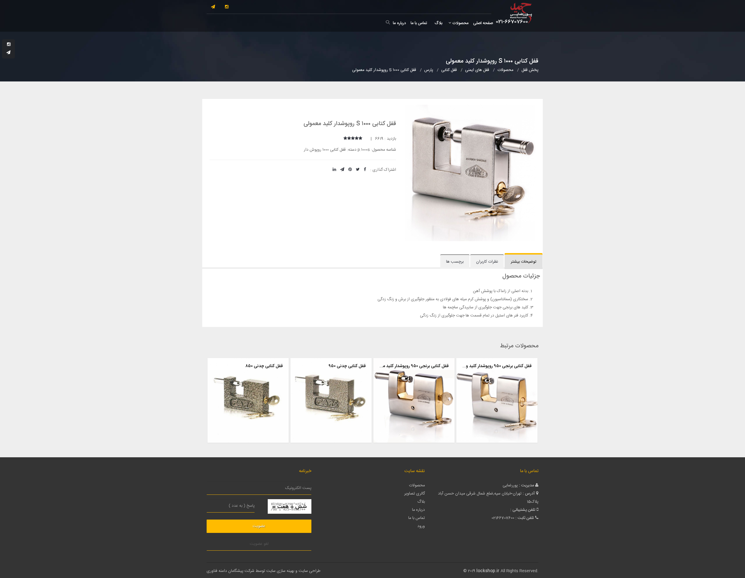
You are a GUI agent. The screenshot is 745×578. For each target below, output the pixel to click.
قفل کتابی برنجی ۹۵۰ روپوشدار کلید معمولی (410, 366)
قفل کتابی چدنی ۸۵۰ (264, 366)
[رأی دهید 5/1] (360, 138)
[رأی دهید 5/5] (345, 138)
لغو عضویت (259, 543)
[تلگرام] (213, 7)
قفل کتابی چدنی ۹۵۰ (347, 366)
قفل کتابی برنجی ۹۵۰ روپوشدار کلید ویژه (496, 366)
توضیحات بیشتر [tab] (523, 261)
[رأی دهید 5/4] (349, 138)
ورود (421, 526)
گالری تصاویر (414, 493)
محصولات (460, 23)
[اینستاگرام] (227, 7)
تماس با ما (419, 23)
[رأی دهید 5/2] (357, 138)
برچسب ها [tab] (455, 261)
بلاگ (437, 23)
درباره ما (399, 23)
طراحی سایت (309, 571)
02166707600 (503, 518)
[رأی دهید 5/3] (353, 138)
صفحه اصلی (483, 23)
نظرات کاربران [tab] (487, 261)
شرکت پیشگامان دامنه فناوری (230, 571)
